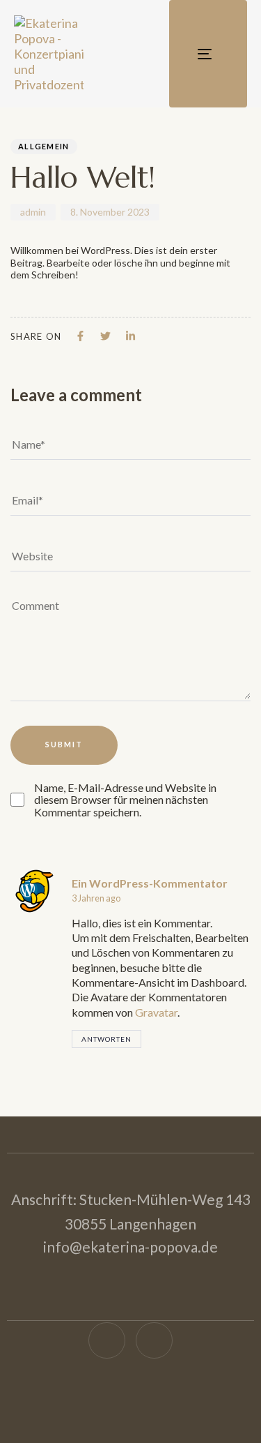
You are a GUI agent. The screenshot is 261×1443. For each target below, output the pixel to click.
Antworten (106, 1039)
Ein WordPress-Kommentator (150, 883)
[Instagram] (154, 1340)
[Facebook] (106, 1340)
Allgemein (44, 146)
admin (33, 212)
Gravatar (156, 1012)
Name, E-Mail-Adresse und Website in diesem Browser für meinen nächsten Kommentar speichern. (125, 800)
